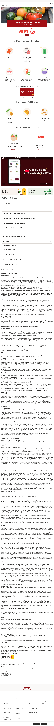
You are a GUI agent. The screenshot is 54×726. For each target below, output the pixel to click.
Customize (30, 723)
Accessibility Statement (33, 706)
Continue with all (44, 723)
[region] (27, 724)
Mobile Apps (5, 703)
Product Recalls (19, 720)
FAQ (17, 703)
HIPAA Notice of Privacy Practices (33, 709)
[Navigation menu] (1, 3)
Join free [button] (27, 35)
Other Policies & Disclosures (34, 714)
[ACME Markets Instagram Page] (51, 701)
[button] (49, 3)
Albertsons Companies (20, 708)
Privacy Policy (31, 703)
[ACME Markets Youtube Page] (43, 703)
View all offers (13, 149)
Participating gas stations (40, 149)
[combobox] (27, 5)
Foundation (18, 718)
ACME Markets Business (7, 719)
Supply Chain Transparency (34, 712)
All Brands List (6, 717)
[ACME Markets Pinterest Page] (48, 701)
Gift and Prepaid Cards (7, 706)
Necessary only (36, 723)
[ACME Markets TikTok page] (46, 703)
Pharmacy (9, 0)
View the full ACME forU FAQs (7, 269)
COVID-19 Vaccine (6, 712)
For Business (14, 0)
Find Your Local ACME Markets (7, 709)
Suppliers (18, 713)
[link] (5, 192)
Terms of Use (31, 701)
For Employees (18, 715)
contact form (44, 669)
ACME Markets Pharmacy (8, 714)
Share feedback (27, 688)
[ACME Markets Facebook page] (43, 701)
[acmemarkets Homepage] (4, 3)
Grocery (2, 0)
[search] (52, 5)
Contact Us (20, 669)
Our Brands (5, 701)
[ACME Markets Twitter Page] (46, 701)
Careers (17, 710)
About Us (18, 706)
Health (6, 0)
